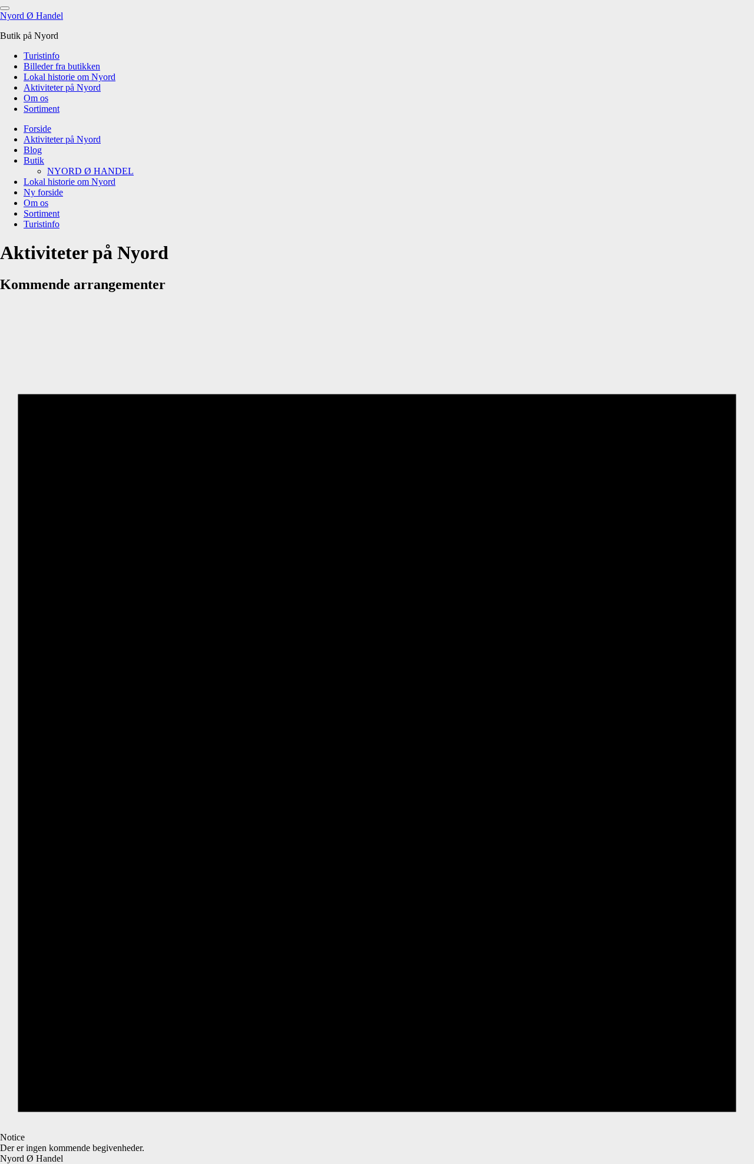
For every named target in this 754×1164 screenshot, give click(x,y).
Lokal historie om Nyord (69, 77)
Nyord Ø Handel (31, 16)
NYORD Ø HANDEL (90, 171)
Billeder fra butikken (62, 66)
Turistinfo (41, 56)
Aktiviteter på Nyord (62, 87)
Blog (33, 150)
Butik (34, 160)
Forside (37, 129)
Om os (36, 98)
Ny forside (43, 192)
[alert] (377, 728)
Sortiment (41, 109)
